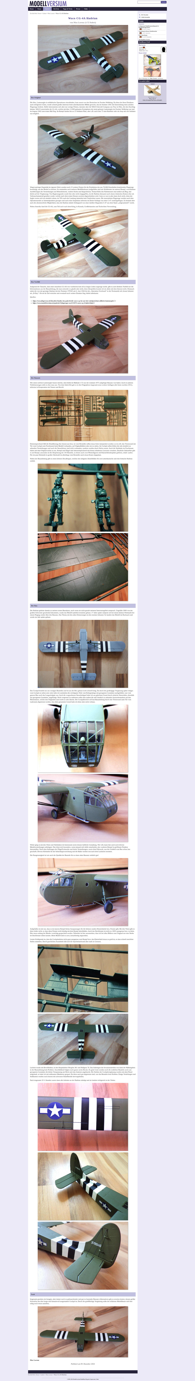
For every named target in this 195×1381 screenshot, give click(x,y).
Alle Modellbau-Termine (144, 39)
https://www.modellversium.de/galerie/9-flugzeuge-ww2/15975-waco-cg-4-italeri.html (63, 303)
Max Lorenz (51, 13)
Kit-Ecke (56, 9)
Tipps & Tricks (67, 9)
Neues (39, 9)
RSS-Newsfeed (144, 14)
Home (32, 9)
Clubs (86, 9)
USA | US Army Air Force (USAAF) (152, 100)
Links (97, 1379)
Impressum (92, 1379)
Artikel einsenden (145, 17)
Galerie (47, 9)
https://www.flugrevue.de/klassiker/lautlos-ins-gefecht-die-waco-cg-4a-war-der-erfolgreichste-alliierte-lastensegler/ (73, 301)
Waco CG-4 (152, 98)
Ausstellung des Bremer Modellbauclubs (148, 31)
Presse (78, 9)
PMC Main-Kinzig (143, 35)
